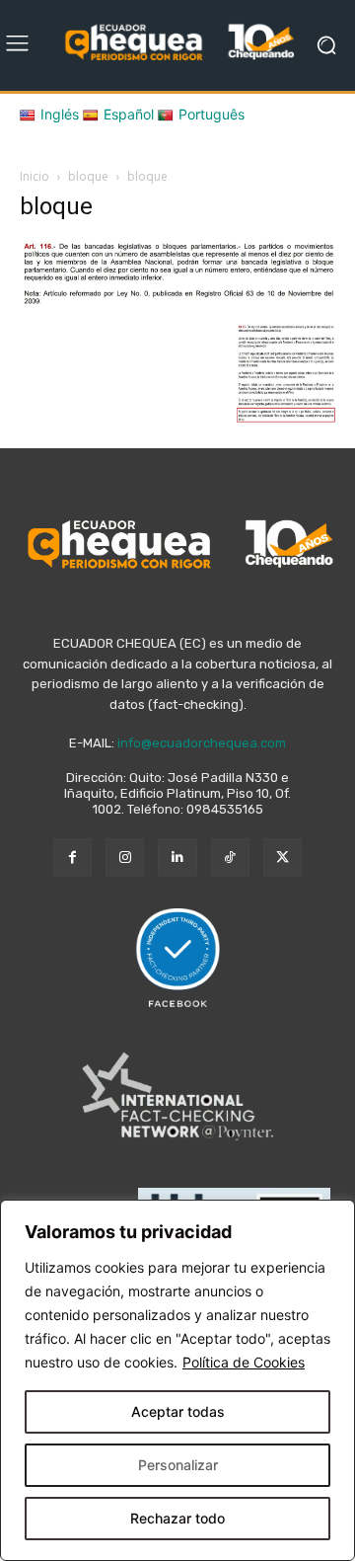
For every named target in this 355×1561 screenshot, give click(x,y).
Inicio (34, 176)
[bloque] (177, 303)
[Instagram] (125, 857)
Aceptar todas (178, 1411)
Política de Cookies (243, 1362)
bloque (88, 176)
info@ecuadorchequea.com (201, 743)
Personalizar (178, 1464)
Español (129, 114)
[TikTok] (230, 857)
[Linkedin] (177, 857)
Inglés (59, 114)
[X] (282, 857)
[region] (177, 1380)
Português (211, 114)
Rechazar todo (177, 1518)
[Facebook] (72, 857)
